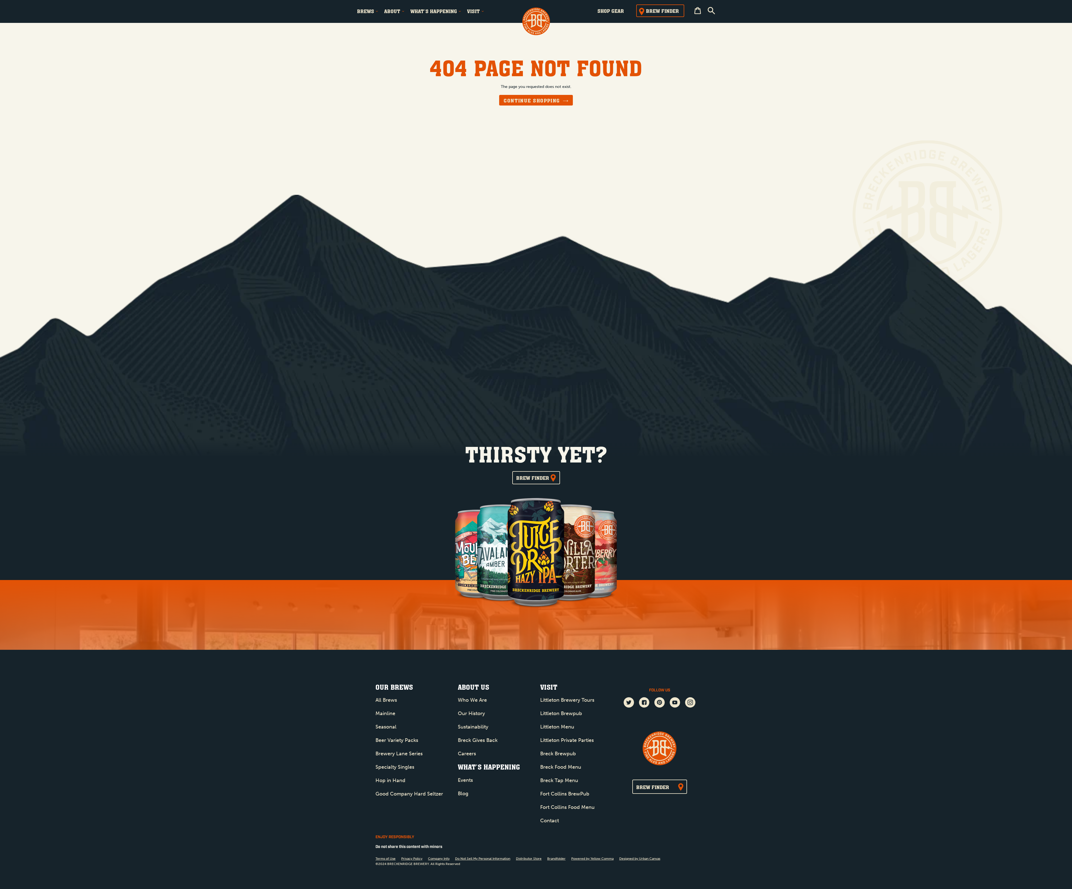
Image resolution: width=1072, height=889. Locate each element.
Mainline (385, 713)
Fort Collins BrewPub (564, 794)
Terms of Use (385, 859)
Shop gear (610, 11)
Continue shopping (532, 100)
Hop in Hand (390, 780)
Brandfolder (556, 859)
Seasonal (385, 727)
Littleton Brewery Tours (567, 700)
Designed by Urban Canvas (639, 859)
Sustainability (473, 727)
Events (465, 780)
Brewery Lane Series (399, 754)
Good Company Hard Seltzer (409, 794)
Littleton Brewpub (561, 713)
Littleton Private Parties (567, 740)
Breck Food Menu (560, 767)
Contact (549, 821)
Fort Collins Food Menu (567, 807)
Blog (463, 793)
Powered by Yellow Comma (592, 859)
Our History (471, 713)
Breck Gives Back (477, 740)
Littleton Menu (557, 727)
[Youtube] (675, 703)
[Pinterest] (659, 703)
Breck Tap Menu (559, 780)
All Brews (386, 700)
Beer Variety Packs (396, 740)
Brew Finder (662, 11)
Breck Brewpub (558, 754)
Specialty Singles (394, 767)
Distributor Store (529, 859)
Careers (467, 754)
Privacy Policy (411, 859)
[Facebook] (644, 703)
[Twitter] (629, 703)
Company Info (438, 859)
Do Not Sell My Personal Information (482, 859)
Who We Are (472, 700)
